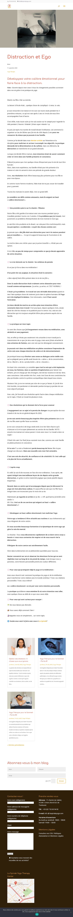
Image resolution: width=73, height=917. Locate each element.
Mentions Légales (56, 836)
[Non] (71, 912)
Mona (12, 664)
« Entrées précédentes (15, 745)
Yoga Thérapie (11, 71)
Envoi (61, 781)
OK (37, 914)
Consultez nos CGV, (46, 833)
